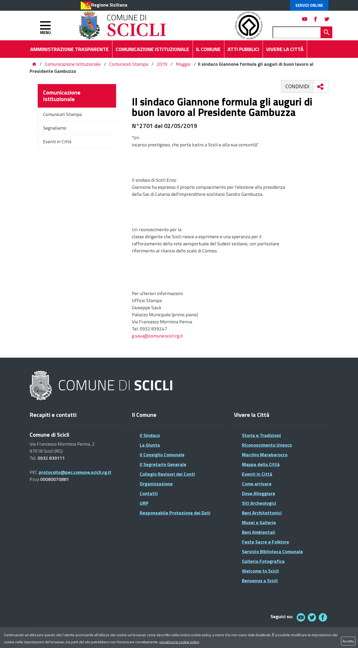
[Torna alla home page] (34, 64)
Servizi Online (309, 5)
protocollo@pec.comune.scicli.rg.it (75, 472)
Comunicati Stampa (128, 64)
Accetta (348, 641)
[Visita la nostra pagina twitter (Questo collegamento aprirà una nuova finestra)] (327, 19)
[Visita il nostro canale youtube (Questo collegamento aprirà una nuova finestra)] (305, 19)
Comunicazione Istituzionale (73, 64)
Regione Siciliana (109, 4)
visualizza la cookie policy (179, 642)
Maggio (183, 64)
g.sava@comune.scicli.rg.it (157, 335)
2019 (162, 64)
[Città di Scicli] (102, 386)
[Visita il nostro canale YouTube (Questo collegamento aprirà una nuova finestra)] (312, 617)
